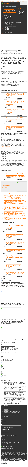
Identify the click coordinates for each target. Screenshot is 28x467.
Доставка (6, 416)
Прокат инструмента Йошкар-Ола (9, 348)
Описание (6, 75)
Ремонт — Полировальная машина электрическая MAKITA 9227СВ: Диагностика (15, 198)
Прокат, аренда (8, 24)
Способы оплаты (8, 413)
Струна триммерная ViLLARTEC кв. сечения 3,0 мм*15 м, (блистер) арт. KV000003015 (15, 95)
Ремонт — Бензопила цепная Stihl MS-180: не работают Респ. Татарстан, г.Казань (15, 207)
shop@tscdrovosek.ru (9, 12)
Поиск (19, 50)
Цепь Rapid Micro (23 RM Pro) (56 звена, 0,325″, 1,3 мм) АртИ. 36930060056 (14, 235)
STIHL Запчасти (17, 73)
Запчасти (21, 11)
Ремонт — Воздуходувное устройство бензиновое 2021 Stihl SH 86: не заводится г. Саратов (15, 383)
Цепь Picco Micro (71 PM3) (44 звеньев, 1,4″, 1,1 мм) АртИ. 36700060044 (13, 265)
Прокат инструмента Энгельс (8, 350)
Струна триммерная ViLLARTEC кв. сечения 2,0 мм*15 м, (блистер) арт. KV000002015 (15, 127)
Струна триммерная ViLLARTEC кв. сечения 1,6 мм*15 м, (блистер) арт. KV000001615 (15, 103)
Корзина (7, 28)
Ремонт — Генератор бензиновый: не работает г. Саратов (13, 402)
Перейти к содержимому (18, 1)
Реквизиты (6, 410)
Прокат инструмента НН (7, 347)
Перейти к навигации (6, 1)
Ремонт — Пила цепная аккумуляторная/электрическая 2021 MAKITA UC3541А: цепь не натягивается (15, 201)
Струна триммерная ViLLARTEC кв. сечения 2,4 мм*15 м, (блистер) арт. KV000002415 (15, 119)
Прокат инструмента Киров (8, 344)
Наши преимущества (9, 407)
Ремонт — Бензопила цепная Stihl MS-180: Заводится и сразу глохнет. (14, 214)
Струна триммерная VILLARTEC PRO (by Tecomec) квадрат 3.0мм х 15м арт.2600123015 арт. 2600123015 (15, 175)
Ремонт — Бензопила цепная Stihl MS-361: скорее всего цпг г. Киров (14, 395)
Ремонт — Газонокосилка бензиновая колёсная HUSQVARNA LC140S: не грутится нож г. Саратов (15, 195)
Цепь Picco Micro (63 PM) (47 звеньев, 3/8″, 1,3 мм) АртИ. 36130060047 (15, 249)
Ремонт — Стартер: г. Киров (11, 389)
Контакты (7, 17)
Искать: (3, 50)
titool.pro (3, 445)
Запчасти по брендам (6, 360)
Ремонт (21, 12)
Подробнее (4, 463)
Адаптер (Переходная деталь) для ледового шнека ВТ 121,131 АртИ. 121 (14, 257)
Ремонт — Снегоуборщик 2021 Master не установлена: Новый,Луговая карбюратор (14, 204)
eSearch (3, 439)
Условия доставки (5, 146)
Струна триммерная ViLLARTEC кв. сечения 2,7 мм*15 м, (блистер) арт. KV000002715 (15, 111)
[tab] (15, 76)
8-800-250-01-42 (9, 9)
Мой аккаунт (8, 18)
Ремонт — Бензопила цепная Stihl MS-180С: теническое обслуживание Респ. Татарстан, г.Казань (15, 387)
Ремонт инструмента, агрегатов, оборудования (12, 23)
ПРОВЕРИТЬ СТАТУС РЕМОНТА (9, 435)
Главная (3, 51)
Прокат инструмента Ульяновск (9, 352)
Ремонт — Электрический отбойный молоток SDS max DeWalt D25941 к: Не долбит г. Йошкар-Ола (15, 392)
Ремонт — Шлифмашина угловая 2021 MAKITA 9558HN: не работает (13, 211)
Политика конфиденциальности (12, 411)
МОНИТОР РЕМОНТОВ (7, 448)
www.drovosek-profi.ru (6, 443)
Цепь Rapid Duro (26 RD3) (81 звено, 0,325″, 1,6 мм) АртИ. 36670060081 (15, 273)
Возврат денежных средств (10, 415)
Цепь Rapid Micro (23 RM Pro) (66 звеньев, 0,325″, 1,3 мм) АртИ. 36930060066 (14, 227)
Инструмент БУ (8, 16)
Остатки (3, 436)
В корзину (19, 98)
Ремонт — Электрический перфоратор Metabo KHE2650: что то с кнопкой (15, 209)
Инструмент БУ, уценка (10, 26)
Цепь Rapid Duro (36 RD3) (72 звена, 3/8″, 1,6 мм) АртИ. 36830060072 (15, 243)
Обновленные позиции (6, 358)
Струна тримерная (10, 51)
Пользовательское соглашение (11, 412)
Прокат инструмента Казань (8, 346)
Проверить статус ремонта (9, 6)
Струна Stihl (22, 71)
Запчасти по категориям (7, 359)
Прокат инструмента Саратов (8, 349)
